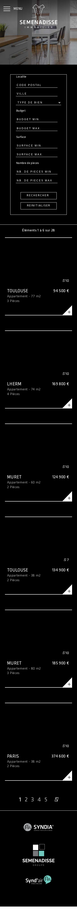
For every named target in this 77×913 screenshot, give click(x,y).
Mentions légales (11, 906)
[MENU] (6, 9)
